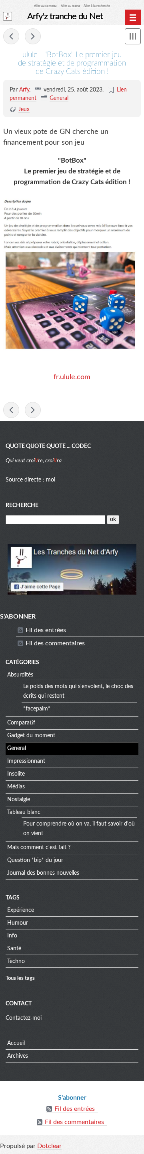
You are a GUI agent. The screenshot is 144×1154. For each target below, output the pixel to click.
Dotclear (49, 1146)
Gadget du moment (31, 735)
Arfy (24, 90)
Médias (16, 787)
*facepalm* (36, 709)
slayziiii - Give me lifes (33, 36)
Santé (14, 948)
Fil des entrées (46, 630)
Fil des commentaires (55, 643)
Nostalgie (18, 799)
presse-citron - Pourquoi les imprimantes (11, 36)
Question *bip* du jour (35, 860)
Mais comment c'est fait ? (38, 847)
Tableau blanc (23, 812)
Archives (17, 1056)
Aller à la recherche (97, 5)
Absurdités (20, 675)
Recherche (22, 505)
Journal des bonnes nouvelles (43, 873)
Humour (17, 923)
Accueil (16, 1043)
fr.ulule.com (72, 377)
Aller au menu (70, 5)
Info (12, 936)
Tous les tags (20, 978)
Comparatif (21, 723)
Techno (16, 961)
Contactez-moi (24, 1018)
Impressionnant (26, 761)
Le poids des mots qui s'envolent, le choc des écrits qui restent (78, 691)
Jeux (24, 109)
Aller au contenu (45, 5)
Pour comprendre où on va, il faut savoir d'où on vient (79, 828)
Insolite (16, 774)
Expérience (20, 910)
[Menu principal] (133, 18)
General (59, 98)
